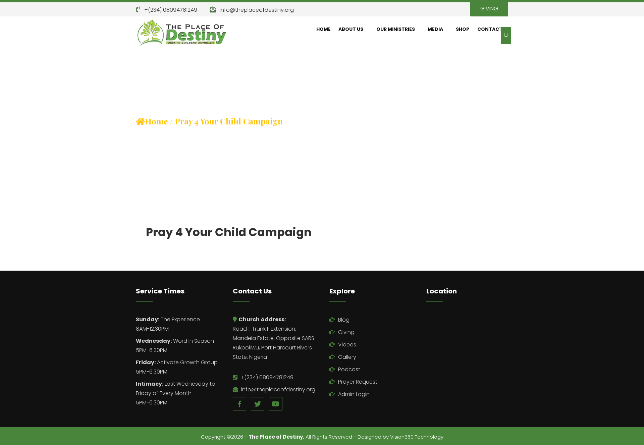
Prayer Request (357, 382)
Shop (462, 29)
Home (323, 29)
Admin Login (354, 394)
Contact (489, 29)
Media (435, 29)
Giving (346, 332)
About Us (350, 29)
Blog (344, 320)
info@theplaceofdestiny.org (257, 10)
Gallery (347, 357)
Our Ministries (395, 29)
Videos (347, 344)
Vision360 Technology (416, 436)
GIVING (489, 8)
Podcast (349, 369)
